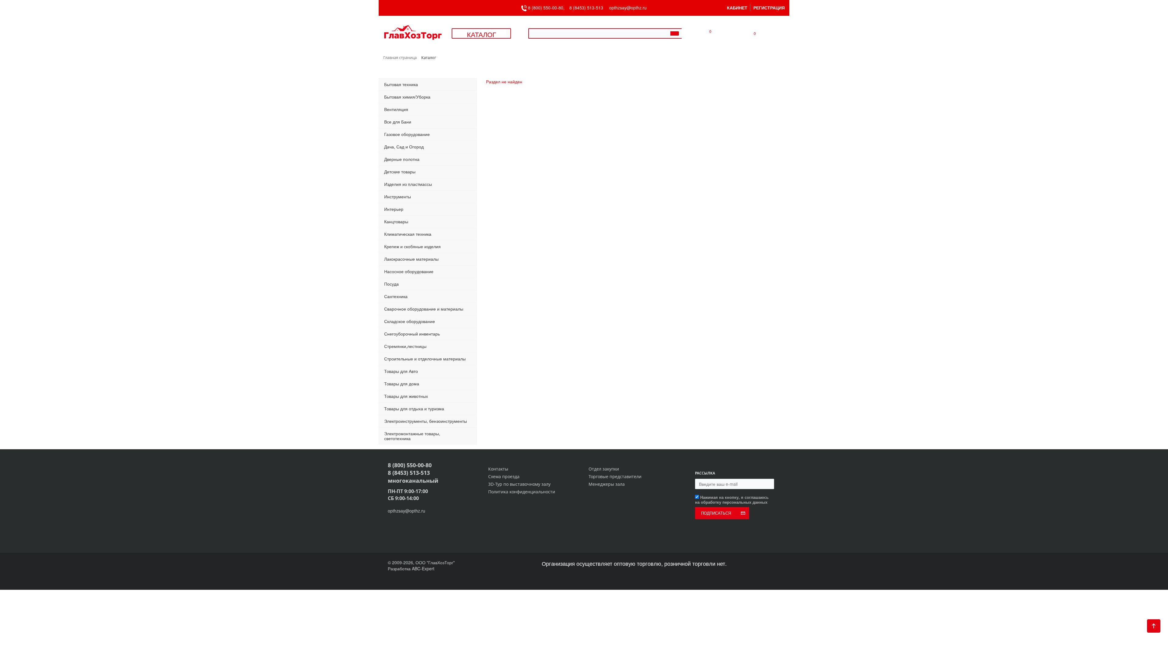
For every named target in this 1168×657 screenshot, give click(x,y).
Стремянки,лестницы (405, 346)
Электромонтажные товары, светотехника (412, 435)
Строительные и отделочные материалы (425, 359)
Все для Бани (397, 122)
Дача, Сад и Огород (404, 147)
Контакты (498, 469)
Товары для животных (406, 396)
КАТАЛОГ (481, 34)
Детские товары (399, 172)
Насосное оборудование (408, 271)
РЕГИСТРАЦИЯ (769, 8)
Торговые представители (615, 476)
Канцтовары (396, 221)
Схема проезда (504, 476)
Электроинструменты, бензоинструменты (425, 421)
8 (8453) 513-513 (586, 8)
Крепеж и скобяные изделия (412, 246)
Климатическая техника (407, 234)
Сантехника (396, 296)
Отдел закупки (604, 469)
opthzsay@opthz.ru (628, 8)
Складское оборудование (409, 321)
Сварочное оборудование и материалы (423, 309)
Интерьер (393, 209)
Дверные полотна (401, 159)
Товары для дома (401, 384)
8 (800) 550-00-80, (548, 8)
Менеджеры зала (607, 484)
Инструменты (397, 196)
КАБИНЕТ (737, 8)
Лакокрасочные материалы (411, 259)
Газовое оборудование (407, 134)
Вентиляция (396, 109)
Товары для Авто (401, 371)
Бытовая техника (401, 84)
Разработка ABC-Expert (411, 568)
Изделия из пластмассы (408, 184)
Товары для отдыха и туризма (414, 408)
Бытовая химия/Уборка (407, 97)
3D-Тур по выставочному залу (519, 484)
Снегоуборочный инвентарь (412, 334)
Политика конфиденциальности (521, 492)
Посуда (391, 284)
